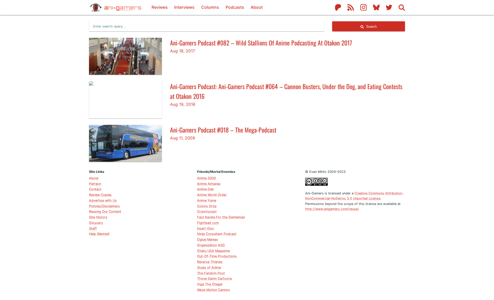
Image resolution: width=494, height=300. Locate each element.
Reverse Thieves (210, 262)
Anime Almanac (209, 184)
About (257, 7)
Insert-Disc (205, 228)
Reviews (160, 7)
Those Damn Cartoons (214, 278)
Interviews (184, 7)
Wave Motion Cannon (213, 290)
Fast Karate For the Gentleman (221, 217)
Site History (98, 217)
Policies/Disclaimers (104, 206)
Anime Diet (205, 189)
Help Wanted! (99, 234)
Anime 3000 (206, 178)
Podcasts (235, 7)
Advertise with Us (103, 200)
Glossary (96, 223)
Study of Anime (209, 267)
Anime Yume (206, 200)
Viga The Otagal (209, 284)
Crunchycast (207, 211)
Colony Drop (207, 206)
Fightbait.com (208, 223)
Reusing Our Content (105, 211)
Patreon (95, 184)
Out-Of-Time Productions (217, 256)
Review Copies (100, 195)
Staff (93, 228)
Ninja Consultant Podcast (216, 234)
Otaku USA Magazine (213, 251)
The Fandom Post (211, 273)
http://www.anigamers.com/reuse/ (331, 209)
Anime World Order (212, 195)
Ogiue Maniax (207, 239)
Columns (210, 7)
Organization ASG (211, 245)
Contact (95, 189)
